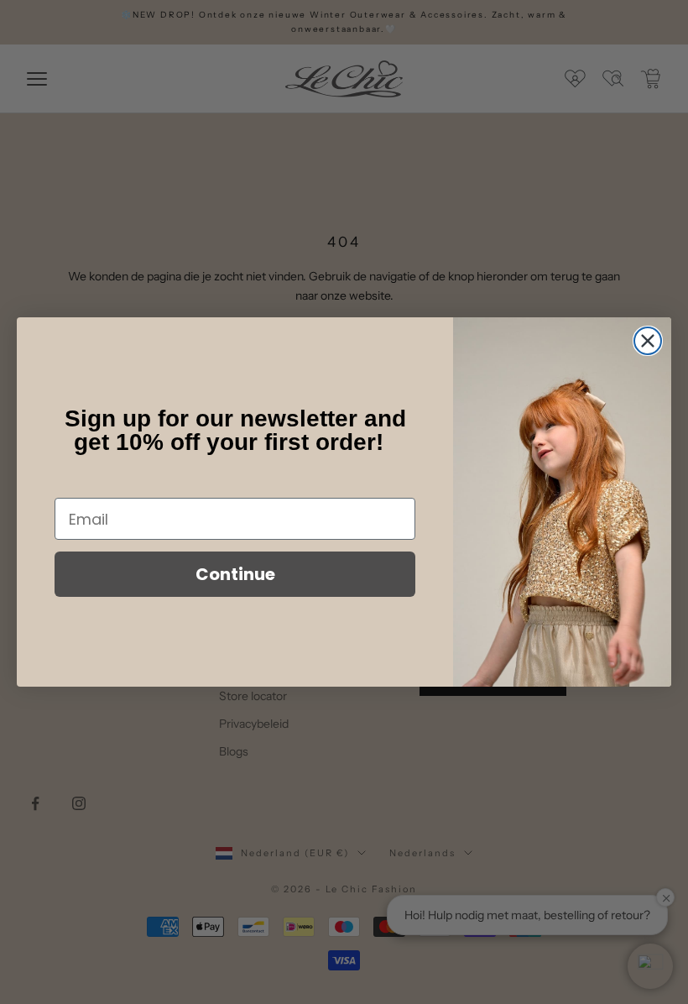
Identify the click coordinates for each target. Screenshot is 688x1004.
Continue (235, 574)
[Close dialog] (647, 340)
